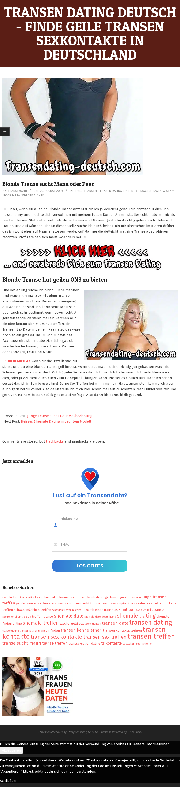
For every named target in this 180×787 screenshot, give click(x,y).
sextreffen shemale (13, 616)
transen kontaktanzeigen (122, 630)
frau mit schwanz (56, 597)
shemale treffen (41, 623)
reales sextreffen (149, 603)
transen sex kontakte (56, 637)
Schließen (8, 781)
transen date (115, 623)
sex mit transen (153, 610)
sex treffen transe (39, 617)
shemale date (68, 616)
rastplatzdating (126, 603)
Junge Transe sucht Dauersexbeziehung (59, 416)
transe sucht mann (21, 643)
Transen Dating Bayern (115, 191)
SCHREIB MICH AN (17, 361)
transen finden (49, 631)
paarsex (159, 191)
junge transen (130, 597)
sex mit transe (127, 609)
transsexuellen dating (84, 643)
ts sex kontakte (132, 643)
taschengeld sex (72, 624)
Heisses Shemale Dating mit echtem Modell (56, 421)
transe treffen (55, 643)
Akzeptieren (11, 750)
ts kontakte (111, 643)
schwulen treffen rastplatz (67, 610)
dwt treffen (10, 597)
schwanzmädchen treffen (32, 610)
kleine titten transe (60, 603)
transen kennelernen (81, 630)
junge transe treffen (32, 603)
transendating (10, 630)
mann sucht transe (86, 603)
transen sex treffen (105, 637)
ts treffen (147, 643)
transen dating (150, 622)
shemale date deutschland (100, 616)
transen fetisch (28, 630)
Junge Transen (86, 191)
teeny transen (93, 623)
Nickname (69, 518)
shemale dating (136, 615)
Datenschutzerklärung (52, 732)
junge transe (110, 597)
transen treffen (151, 636)
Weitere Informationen (151, 744)
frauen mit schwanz (31, 597)
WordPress (134, 732)
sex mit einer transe (98, 610)
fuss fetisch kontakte (84, 597)
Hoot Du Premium (99, 732)
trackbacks (55, 441)
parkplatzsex (108, 603)
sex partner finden (29, 194)
